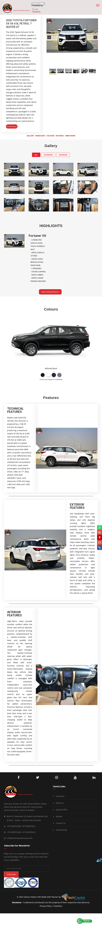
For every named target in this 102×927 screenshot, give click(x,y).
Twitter (31, 778)
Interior (63, 155)
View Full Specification (50, 292)
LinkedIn (87, 778)
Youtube (68, 778)
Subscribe (11, 874)
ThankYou (57, 906)
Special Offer (61, 809)
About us (59, 803)
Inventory (59, 796)
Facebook (13, 778)
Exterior (48, 155)
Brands (58, 816)
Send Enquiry (12, 126)
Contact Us (60, 823)
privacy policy (46, 906)
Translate (36, 11)
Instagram (50, 778)
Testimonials (61, 830)
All (36, 155)
